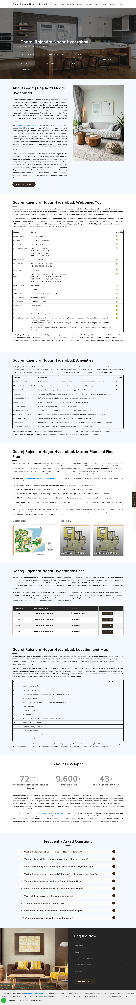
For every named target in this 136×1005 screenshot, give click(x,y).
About (62, 4)
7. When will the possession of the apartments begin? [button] (47, 895)
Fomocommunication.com (37, 993)
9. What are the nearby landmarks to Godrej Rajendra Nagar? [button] (51, 910)
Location (113, 4)
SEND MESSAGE (84, 981)
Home (54, 4)
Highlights (70, 4)
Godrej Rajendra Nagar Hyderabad (40, 478)
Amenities (80, 4)
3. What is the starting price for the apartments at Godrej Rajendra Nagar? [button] (58, 866)
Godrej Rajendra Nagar (27, 125)
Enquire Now (107, 613)
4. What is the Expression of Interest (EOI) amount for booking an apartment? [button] (59, 873)
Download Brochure (24, 184)
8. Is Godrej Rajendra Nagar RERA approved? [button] (43, 903)
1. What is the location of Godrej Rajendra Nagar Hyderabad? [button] (51, 851)
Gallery (105, 4)
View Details (107, 59)
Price (98, 4)
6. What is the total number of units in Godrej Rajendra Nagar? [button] (52, 888)
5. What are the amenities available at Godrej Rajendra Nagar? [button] (52, 881)
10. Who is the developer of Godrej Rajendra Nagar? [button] (47, 917)
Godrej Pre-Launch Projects (52, 813)
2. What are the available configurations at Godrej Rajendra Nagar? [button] (54, 858)
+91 (120, 4)
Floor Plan (89, 4)
